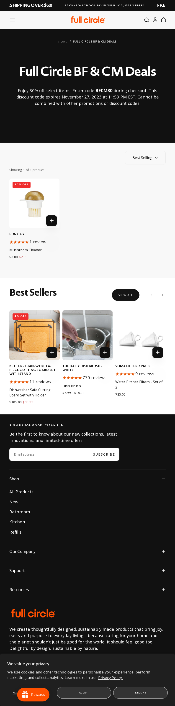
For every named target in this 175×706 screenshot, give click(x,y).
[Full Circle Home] (33, 614)
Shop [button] (14, 479)
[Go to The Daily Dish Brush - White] (87, 335)
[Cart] (163, 20)
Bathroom (19, 511)
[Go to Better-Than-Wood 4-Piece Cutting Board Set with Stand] (34, 335)
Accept (84, 692)
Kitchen (17, 521)
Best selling (142, 157)
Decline (140, 692)
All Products (21, 491)
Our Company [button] (22, 551)
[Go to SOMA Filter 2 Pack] (140, 335)
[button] (12, 20)
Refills (15, 532)
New (13, 501)
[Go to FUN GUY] (34, 203)
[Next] (162, 295)
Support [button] (17, 570)
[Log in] (155, 20)
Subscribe (104, 454)
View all (125, 295)
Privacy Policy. (110, 677)
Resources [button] (18, 589)
